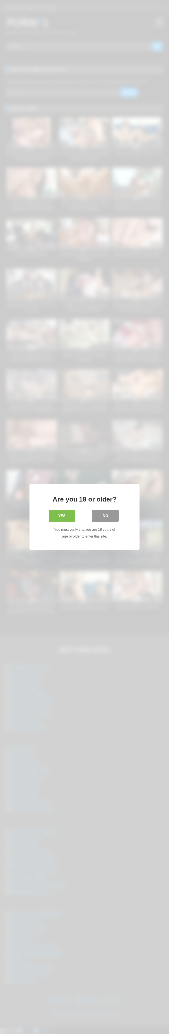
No (105, 516)
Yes (62, 516)
